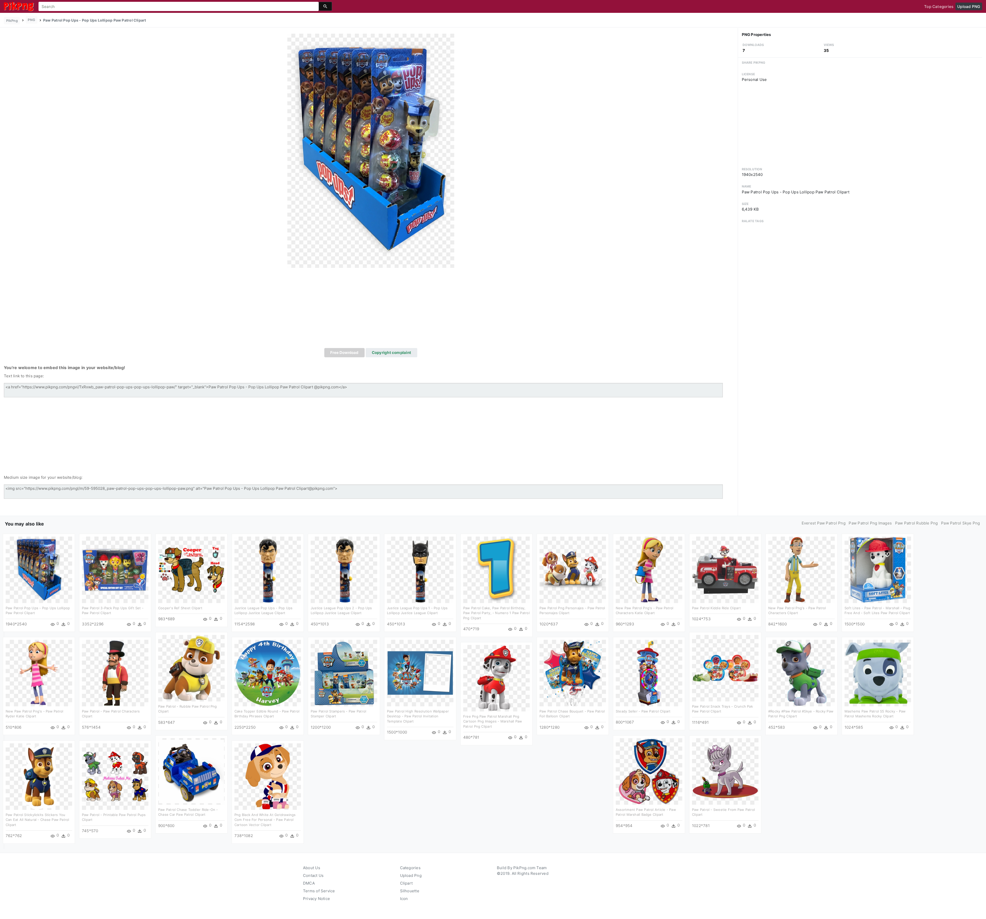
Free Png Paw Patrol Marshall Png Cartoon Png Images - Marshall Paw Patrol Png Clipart (492, 721)
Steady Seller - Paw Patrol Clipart (643, 711)
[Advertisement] (371, 309)
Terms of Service (319, 890)
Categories (410, 867)
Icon (404, 898)
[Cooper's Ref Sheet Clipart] (191, 569)
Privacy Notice (316, 898)
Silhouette (409, 890)
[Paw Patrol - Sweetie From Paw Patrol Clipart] (725, 770)
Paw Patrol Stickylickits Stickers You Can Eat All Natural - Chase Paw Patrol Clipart (37, 820)
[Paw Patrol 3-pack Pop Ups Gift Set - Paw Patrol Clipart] (115, 569)
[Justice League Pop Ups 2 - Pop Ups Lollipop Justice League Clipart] (344, 569)
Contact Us (313, 875)
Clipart (406, 883)
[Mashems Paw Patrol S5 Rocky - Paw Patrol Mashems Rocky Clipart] (878, 672)
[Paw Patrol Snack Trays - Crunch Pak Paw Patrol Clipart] (725, 667)
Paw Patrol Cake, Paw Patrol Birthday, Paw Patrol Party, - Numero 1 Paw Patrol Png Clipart (496, 613)
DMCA (309, 883)
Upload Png (411, 875)
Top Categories (938, 6)
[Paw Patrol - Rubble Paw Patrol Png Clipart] (191, 667)
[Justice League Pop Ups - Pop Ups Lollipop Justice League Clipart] (267, 569)
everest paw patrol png (824, 523)
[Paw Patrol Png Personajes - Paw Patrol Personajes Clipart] (572, 569)
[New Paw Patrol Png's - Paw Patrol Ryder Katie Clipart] (39, 672)
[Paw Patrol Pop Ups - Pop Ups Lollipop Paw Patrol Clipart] (370, 150)
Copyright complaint (391, 352)
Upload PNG (968, 6)
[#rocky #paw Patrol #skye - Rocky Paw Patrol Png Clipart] (801, 672)
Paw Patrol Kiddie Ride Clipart (716, 608)
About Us (311, 867)
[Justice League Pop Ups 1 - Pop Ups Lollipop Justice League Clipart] (420, 569)
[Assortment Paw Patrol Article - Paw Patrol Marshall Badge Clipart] (649, 770)
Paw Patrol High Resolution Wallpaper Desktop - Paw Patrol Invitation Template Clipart (418, 716)
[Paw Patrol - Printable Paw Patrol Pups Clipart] (115, 776)
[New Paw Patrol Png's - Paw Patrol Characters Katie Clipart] (649, 569)
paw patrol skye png (960, 523)
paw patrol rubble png (916, 523)
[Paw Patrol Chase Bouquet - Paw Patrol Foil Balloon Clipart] (572, 672)
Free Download (344, 352)
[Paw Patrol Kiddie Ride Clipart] (725, 569)
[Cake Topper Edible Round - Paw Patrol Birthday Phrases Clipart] (267, 672)
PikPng (12, 20)
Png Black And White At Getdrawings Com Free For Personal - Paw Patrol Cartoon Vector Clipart (265, 820)
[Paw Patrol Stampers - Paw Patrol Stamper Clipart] (344, 672)
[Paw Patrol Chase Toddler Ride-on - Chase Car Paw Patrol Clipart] (191, 770)
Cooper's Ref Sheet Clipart (180, 608)
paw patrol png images (870, 523)
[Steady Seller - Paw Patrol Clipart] (649, 672)
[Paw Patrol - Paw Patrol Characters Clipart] (115, 672)
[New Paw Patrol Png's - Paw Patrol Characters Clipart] (801, 569)
